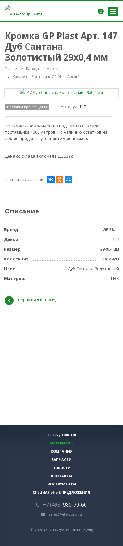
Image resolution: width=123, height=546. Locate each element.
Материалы (61, 443)
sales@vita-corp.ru (65, 514)
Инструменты (61, 484)
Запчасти (61, 459)
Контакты (61, 475)
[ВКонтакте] (51, 179)
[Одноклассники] (59, 179)
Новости (61, 467)
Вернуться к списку (37, 300)
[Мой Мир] (68, 179)
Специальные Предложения (61, 492)
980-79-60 (65, 504)
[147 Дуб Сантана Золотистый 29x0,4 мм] (61, 92)
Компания (62, 451)
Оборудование (61, 435)
